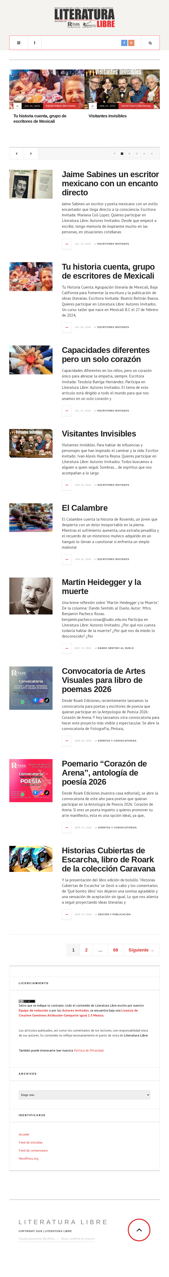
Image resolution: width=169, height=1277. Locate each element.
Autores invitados (75, 1010)
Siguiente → (141, 950)
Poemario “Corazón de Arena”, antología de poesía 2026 (104, 772)
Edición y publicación (114, 914)
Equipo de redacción (33, 1010)
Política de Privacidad (88, 1050)
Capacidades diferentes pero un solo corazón (106, 354)
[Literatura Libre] (84, 17)
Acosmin (90, 1238)
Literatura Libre (64, 1222)
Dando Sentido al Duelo (116, 648)
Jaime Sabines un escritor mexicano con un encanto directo (110, 183)
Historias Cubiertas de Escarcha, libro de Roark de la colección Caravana (108, 859)
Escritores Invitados (60, 106)
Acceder (24, 1134)
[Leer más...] (67, 244)
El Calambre (85, 507)
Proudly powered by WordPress (37, 1238)
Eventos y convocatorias (117, 740)
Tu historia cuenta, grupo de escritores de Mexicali (108, 271)
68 (115, 950)
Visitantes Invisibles (108, 115)
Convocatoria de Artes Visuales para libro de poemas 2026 (103, 680)
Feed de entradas (31, 1142)
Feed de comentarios (33, 1150)
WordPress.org (28, 1158)
